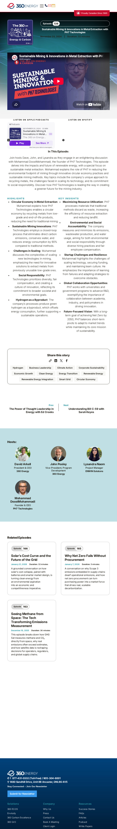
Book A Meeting (51, 822)
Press (46, 813)
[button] (41, 6)
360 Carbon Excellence (19, 817)
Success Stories (87, 809)
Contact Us (48, 817)
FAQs (81, 813)
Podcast (83, 822)
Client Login (49, 826)
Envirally (11, 813)
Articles (82, 817)
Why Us (47, 809)
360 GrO (11, 822)
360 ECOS (12, 809)
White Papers (85, 826)
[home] (22, 6)
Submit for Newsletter (22, 793)
